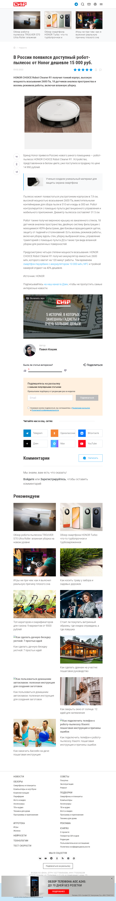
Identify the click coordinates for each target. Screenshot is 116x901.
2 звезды (79, 69)
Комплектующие (21, 793)
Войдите (28, 479)
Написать (93, 458)
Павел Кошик (48, 349)
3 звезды (83, 69)
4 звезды (87, 69)
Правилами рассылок (81, 408)
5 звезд (91, 69)
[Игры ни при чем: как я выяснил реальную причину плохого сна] (34, 562)
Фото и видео (19, 800)
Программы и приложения (25, 815)
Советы (64, 776)
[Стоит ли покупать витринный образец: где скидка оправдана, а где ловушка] (81, 604)
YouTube (92, 443)
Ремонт (63, 788)
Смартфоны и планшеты (24, 785)
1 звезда (75, 69)
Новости (18, 776)
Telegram (37, 433)
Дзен (35, 443)
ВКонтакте (93, 433)
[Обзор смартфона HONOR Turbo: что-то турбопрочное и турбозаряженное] (81, 517)
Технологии (20, 840)
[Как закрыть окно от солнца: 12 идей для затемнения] (81, 691)
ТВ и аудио (18, 807)
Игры (15, 827)
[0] (65, 370)
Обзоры (18, 781)
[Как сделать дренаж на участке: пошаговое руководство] (81, 649)
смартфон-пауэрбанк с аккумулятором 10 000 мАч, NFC (55, 263)
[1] (24, 370)
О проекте (64, 832)
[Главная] (14, 48)
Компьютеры (66, 800)
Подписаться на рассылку (58, 866)
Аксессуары (19, 804)
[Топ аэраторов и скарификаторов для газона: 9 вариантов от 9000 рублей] (34, 604)
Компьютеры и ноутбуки (24, 789)
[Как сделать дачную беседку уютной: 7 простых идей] (34, 639)
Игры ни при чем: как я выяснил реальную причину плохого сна (88, 34)
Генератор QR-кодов (69, 836)
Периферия (18, 796)
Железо (17, 831)
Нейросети (19, 835)
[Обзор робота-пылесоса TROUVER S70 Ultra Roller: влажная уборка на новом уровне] (34, 517)
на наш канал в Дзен (56, 284)
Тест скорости (22, 845)
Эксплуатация (66, 784)
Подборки (66, 792)
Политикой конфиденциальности (45, 410)
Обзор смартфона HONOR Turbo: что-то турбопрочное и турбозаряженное (56, 36)
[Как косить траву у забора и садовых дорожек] (81, 562)
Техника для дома (21, 811)
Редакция (64, 839)
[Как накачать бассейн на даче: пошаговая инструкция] (34, 733)
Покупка (64, 780)
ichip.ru (64, 828)
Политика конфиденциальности (75, 847)
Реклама (65, 823)
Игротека (19, 823)
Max (62, 443)
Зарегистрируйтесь (53, 479)
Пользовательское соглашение (74, 843)
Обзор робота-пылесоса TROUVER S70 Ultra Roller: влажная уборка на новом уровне (26, 37)
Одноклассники (67, 433)
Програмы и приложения (71, 815)
